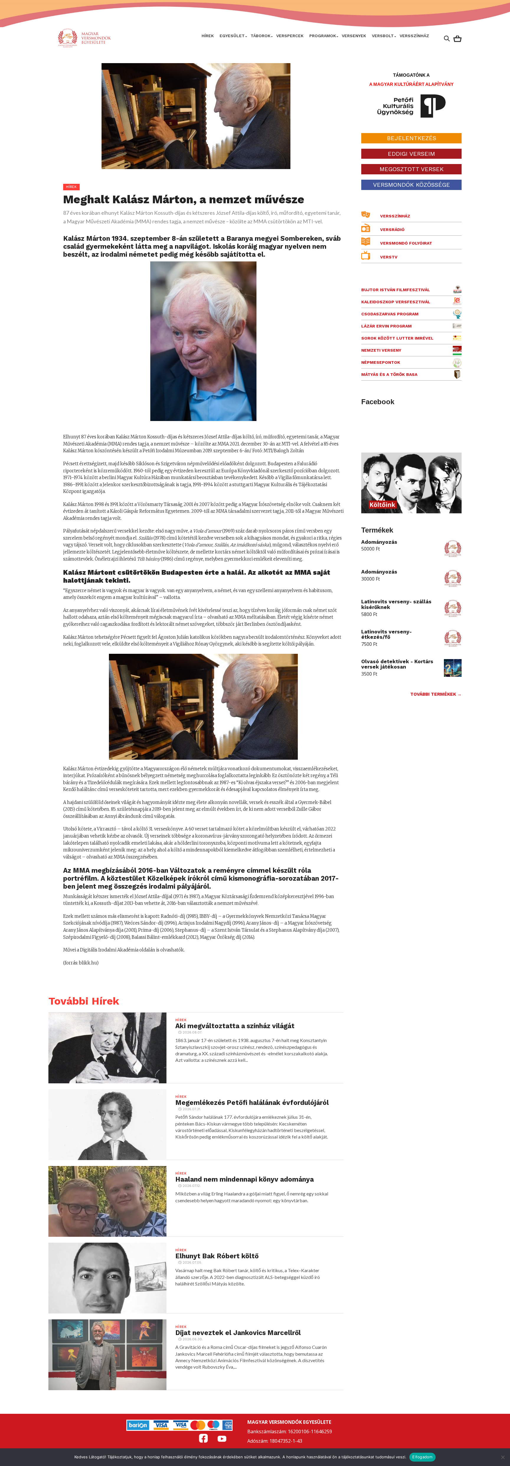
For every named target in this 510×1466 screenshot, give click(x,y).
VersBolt (383, 35)
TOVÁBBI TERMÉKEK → (436, 694)
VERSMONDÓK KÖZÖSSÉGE (411, 184)
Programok (322, 35)
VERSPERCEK (289, 35)
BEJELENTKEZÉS (411, 138)
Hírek (208, 35)
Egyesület (232, 35)
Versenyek (354, 35)
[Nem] (503, 1457)
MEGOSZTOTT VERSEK (412, 169)
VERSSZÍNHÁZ (414, 35)
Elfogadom (422, 1456)
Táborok (260, 35)
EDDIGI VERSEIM (411, 153)
